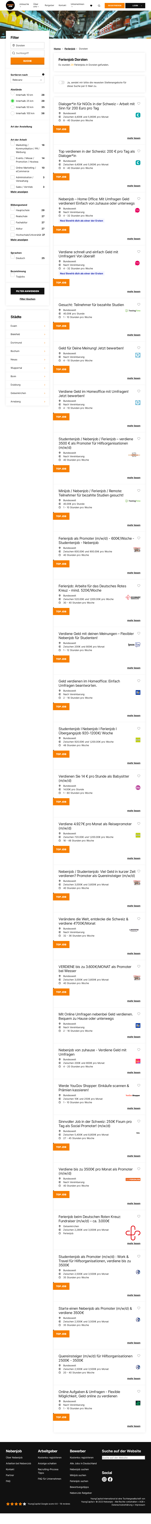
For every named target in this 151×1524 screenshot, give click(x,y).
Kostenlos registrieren (49, 1457)
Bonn (13, 376)
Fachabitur (21, 222)
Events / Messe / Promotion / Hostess (27, 160)
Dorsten (83, 48)
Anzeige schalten (47, 1463)
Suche (27, 60)
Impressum (140, 1504)
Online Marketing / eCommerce (26, 169)
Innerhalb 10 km (24, 94)
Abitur (19, 228)
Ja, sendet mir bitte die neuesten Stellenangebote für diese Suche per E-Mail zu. (96, 84)
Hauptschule (22, 210)
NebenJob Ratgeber (81, 1492)
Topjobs (20, 276)
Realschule (21, 216)
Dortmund (16, 342)
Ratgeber (49, 5)
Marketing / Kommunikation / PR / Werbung (27, 149)
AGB (141, 1501)
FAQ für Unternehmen (49, 1478)
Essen (14, 325)
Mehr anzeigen (19, 191)
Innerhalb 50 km (24, 107)
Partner (10, 1475)
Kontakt (62, 5)
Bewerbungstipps (79, 1487)
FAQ (8, 1481)
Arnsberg (15, 401)
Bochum (15, 351)
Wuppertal (16, 367)
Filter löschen (27, 298)
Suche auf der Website (121, 1451)
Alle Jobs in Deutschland (83, 1463)
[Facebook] (111, 1479)
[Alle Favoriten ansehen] (91, 5)
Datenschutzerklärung (122, 1504)
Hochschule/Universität (28, 234)
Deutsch (20, 258)
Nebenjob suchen (79, 1469)
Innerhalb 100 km (25, 113)
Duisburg (15, 384)
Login (135, 6)
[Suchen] (99, 5)
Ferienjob (70, 48)
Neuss (14, 359)
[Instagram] (105, 1479)
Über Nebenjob (14, 1457)
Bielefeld (15, 334)
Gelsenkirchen (18, 393)
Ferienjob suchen (79, 1481)
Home (57, 48)
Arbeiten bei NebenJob (18, 1463)
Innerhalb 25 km (24, 100)
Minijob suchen (78, 1475)
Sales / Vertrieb (24, 186)
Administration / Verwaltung (24, 179)
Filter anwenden (27, 291)
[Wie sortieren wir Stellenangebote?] (43, 75)
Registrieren (114, 6)
